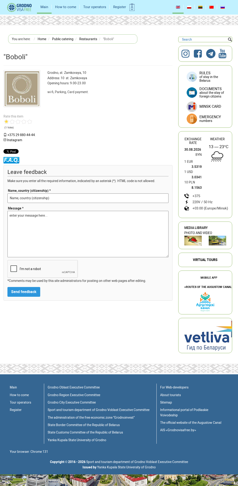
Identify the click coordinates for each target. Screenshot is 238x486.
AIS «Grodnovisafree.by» (178, 430)
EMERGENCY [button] (210, 119)
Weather (217, 139)
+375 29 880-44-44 (21, 135)
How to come (65, 7)
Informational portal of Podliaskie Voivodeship (184, 412)
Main (44, 7)
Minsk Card (210, 106)
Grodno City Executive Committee (72, 402)
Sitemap (166, 402)
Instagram (14, 140)
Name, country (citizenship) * (29, 190)
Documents (211, 92)
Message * (15, 208)
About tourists (170, 395)
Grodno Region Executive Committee (74, 395)
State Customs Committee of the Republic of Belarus (85, 432)
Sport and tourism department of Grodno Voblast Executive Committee (98, 410)
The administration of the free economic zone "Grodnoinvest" (91, 417)
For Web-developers (174, 387)
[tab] (205, 119)
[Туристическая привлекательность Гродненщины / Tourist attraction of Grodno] (193, 240)
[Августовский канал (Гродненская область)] (217, 240)
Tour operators (94, 7)
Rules (208, 76)
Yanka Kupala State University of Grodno (77, 440)
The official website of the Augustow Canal (190, 422)
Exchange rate (193, 141)
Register (119, 7)
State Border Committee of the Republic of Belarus (84, 425)
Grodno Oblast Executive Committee (74, 387)
